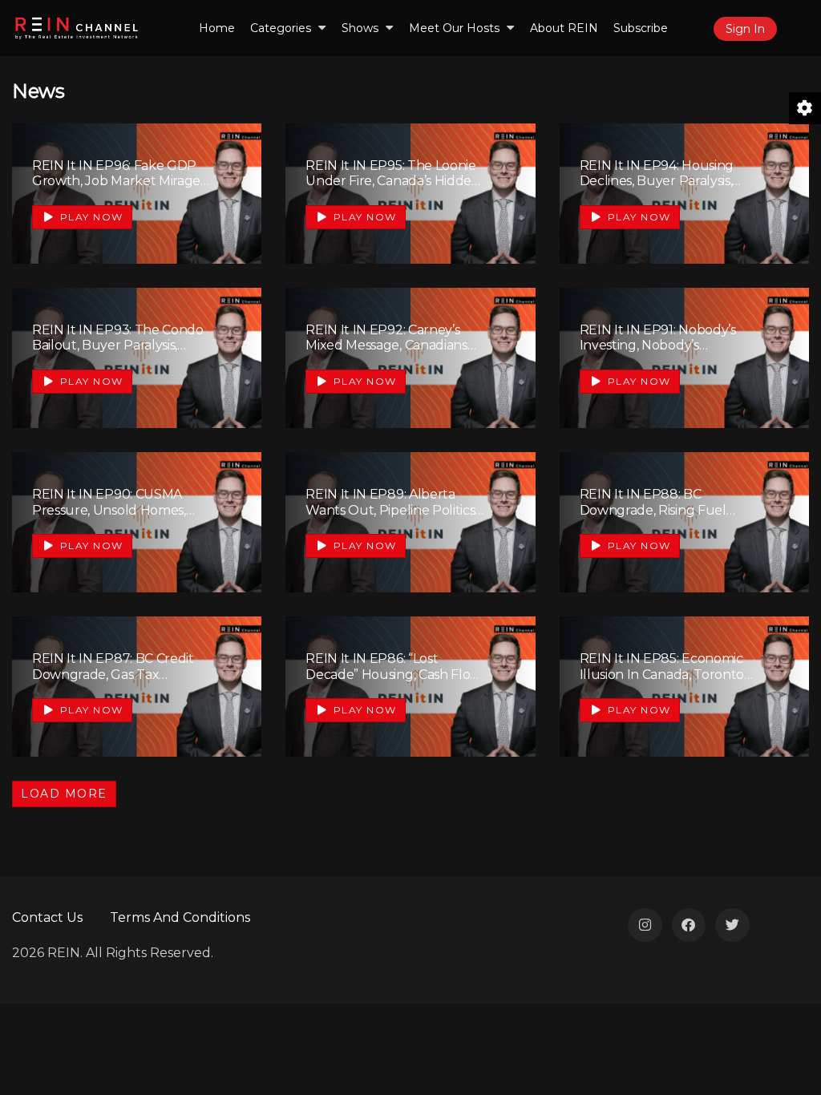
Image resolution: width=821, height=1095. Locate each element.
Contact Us (47, 917)
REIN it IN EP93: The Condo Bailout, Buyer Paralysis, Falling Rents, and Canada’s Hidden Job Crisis (118, 353)
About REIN (564, 28)
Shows (360, 28)
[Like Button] (225, 191)
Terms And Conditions (180, 917)
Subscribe (640, 28)
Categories (280, 28)
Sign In (745, 29)
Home (217, 28)
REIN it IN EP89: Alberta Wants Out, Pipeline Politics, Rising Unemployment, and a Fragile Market (391, 517)
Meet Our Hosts (454, 28)
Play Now (89, 217)
